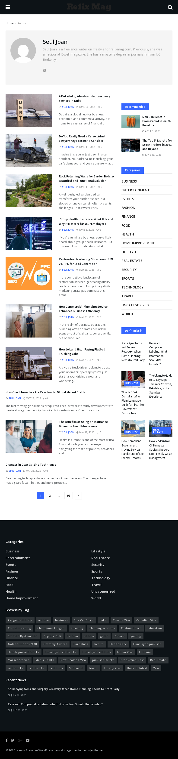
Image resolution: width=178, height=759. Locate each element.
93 (68, 495)
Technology (132, 287)
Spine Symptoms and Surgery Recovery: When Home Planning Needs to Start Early (133, 351)
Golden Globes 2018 (22, 644)
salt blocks (15, 668)
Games (119, 636)
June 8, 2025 (86, 229)
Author (21, 23)
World (127, 314)
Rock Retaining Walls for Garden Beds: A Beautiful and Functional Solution (86, 178)
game (104, 636)
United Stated (137, 668)
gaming (136, 636)
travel (93, 668)
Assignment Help (20, 620)
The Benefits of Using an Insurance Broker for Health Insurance (83, 424)
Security (129, 269)
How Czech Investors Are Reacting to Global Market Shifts (45, 392)
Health (127, 234)
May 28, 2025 (86, 269)
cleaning (77, 628)
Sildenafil (76, 668)
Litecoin (145, 652)
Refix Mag (89, 7)
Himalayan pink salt (147, 644)
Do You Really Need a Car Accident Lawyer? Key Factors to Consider (82, 138)
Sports (127, 278)
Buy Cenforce (84, 620)
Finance (128, 216)
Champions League (51, 628)
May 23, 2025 (33, 470)
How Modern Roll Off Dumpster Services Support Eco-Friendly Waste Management (160, 449)
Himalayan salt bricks (60, 652)
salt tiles (57, 668)
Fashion (128, 207)
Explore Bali (52, 636)
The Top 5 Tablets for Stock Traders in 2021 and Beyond (157, 145)
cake (103, 620)
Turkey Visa (112, 668)
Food (125, 225)
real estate (131, 260)
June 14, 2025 (87, 147)
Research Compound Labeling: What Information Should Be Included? (158, 353)
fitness (89, 636)
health (99, 644)
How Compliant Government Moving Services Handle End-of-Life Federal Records (132, 449)
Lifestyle (129, 252)
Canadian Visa (146, 620)
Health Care (118, 644)
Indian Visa (125, 652)
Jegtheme (96, 750)
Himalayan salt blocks (23, 652)
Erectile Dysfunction (23, 636)
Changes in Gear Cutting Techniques (31, 464)
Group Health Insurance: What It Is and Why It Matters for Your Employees (86, 221)
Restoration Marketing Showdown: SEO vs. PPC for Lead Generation (86, 261)
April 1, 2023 (152, 131)
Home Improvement (138, 243)
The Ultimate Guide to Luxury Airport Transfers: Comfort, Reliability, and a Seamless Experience (160, 386)
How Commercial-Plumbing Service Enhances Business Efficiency (83, 308)
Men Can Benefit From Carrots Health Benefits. (156, 121)
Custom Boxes (131, 628)
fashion (72, 636)
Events (127, 199)
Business (129, 181)
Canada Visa (121, 620)
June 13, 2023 (152, 154)
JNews (20, 750)
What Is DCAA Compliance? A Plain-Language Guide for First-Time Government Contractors (132, 402)
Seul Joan (68, 106)
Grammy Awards (55, 644)
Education (155, 628)
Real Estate (158, 660)
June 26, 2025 (87, 106)
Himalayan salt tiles (97, 652)
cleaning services (102, 628)
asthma (43, 620)
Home (10, 23)
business (61, 620)
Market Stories (18, 660)
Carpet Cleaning (19, 628)
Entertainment (135, 190)
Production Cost (132, 660)
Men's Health (44, 660)
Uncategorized (135, 305)
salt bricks (36, 668)
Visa (156, 668)
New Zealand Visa (73, 660)
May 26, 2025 (33, 398)
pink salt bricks (103, 660)
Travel (127, 296)
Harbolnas (80, 644)
